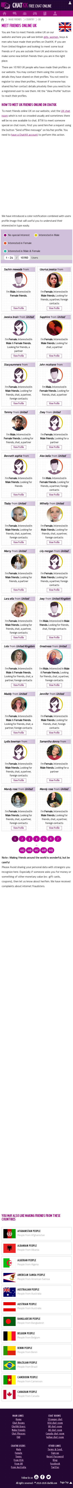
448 (44, 850)
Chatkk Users (18, 1426)
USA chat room (55, 1423)
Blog (55, 1460)
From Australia (18, 1467)
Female (18, 1453)
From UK (19, 1464)
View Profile (18, 308)
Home (19, 1419)
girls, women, (51, 37)
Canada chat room (55, 1433)
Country (29, 19)
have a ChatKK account (24, 135)
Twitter (55, 1467)
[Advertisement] (36, 175)
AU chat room (55, 1430)
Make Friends (15, 19)
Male (18, 1449)
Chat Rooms (19, 1423)
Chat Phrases (18, 1433)
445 (22, 850)
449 (51, 850)
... (36, 844)
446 (29, 850)
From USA (18, 1460)
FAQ (18, 1437)
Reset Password (55, 1456)
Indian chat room (55, 1437)
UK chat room (55, 1426)
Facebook (55, 1464)
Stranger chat (55, 1419)
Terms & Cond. (55, 1449)
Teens (18, 1456)
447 (36, 850)
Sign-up (55, 1453)
